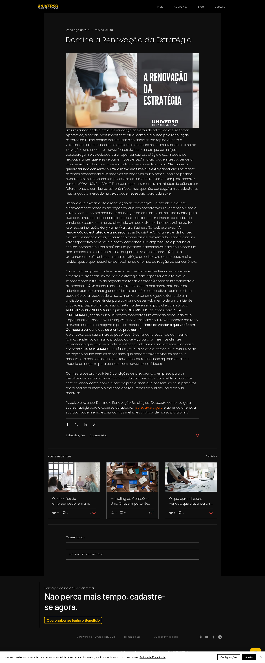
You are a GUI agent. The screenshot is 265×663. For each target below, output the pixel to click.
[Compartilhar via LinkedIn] (85, 424)
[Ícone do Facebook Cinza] (213, 637)
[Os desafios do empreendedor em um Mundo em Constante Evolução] (74, 477)
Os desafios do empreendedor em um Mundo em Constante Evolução (70, 501)
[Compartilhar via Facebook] (67, 424)
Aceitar (249, 657)
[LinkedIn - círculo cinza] (220, 637)
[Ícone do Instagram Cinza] (200, 637)
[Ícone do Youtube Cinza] (207, 637)
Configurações (228, 657)
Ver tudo (211, 455)
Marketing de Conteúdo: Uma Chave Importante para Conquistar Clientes (131, 501)
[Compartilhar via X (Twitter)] (76, 424)
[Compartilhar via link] (94, 424)
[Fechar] (261, 657)
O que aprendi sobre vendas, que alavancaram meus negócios (190, 501)
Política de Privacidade (152, 657)
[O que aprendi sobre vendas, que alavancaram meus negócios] (191, 477)
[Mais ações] (197, 30)
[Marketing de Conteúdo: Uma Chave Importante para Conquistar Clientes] (133, 477)
